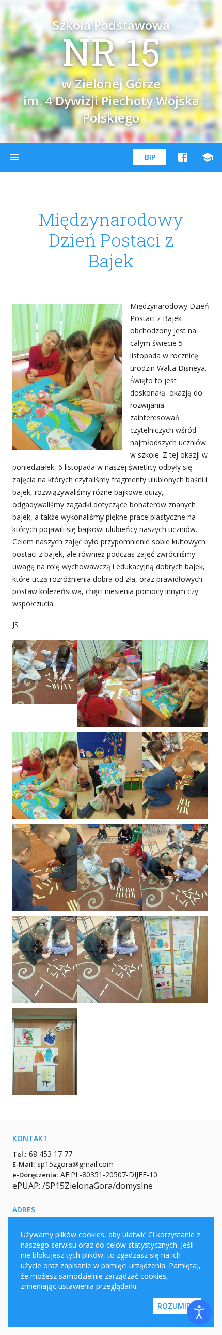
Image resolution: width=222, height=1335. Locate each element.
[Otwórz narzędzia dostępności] (199, 1312)
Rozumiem (177, 1306)
